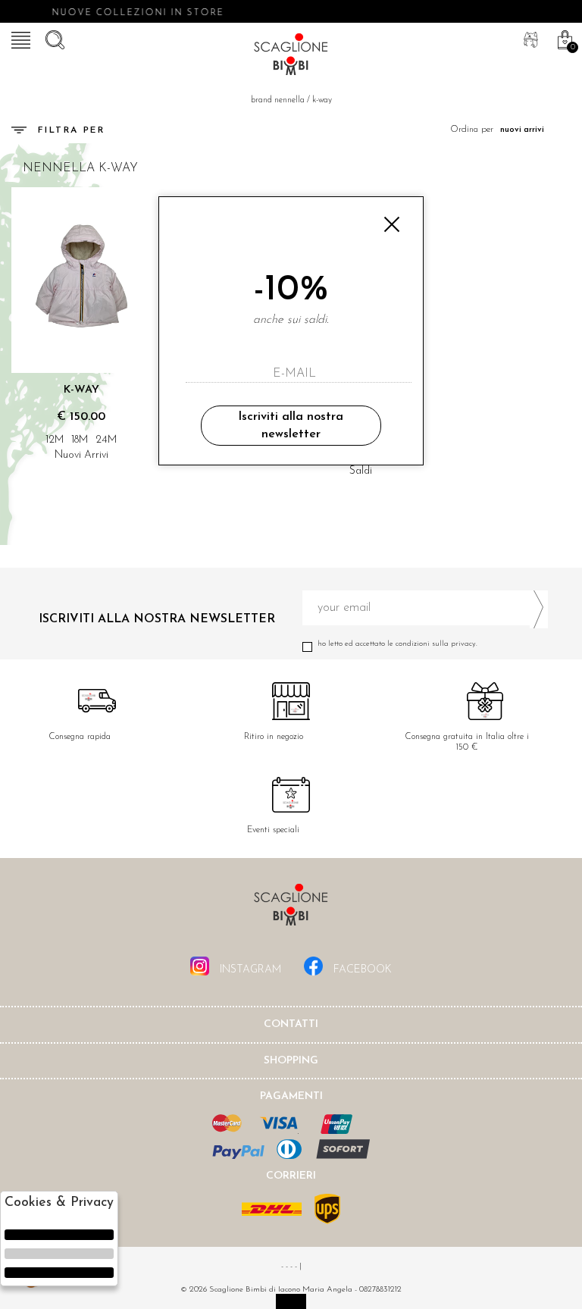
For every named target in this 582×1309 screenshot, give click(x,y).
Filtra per (71, 130)
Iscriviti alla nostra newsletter (290, 425)
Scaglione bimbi (291, 56)
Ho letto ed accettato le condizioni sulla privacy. (397, 644)
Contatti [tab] (291, 1024)
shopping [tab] (291, 1060)
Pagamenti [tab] (291, 1096)
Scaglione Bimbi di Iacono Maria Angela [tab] (291, 909)
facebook (361, 969)
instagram (249, 969)
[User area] (529, 37)
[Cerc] (53, 37)
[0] (563, 37)
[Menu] (19, 37)
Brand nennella (278, 100)
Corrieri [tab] (291, 1176)
